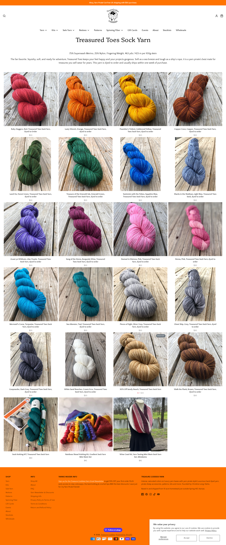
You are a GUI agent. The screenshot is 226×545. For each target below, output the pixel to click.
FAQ (32, 489)
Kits (53, 30)
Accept (186, 538)
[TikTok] (154, 494)
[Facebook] (142, 494)
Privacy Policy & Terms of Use (43, 500)
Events (145, 30)
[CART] (221, 15)
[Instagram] (150, 494)
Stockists (167, 30)
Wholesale (181, 30)
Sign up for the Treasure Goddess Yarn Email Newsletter (81, 481)
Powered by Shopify (124, 535)
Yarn (42, 30)
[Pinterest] (146, 494)
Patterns (98, 30)
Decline (209, 538)
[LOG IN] (216, 15)
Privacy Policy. (211, 531)
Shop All (34, 481)
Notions (83, 30)
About (155, 30)
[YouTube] (158, 494)
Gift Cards (132, 30)
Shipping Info (36, 496)
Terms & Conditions (39, 504)
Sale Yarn (67, 30)
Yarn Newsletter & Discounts (42, 492)
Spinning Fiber (113, 30)
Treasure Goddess (108, 535)
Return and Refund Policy (41, 508)
